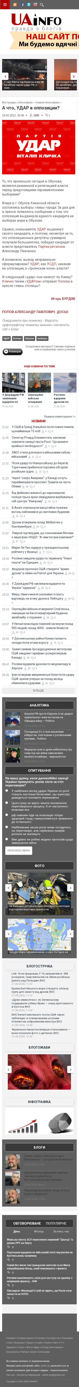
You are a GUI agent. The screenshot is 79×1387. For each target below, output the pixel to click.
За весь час (61, 1231)
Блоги (39, 1147)
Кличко (8, 281)
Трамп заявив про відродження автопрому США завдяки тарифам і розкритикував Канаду (42, 653)
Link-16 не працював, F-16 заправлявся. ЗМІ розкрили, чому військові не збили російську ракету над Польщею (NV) (41, 977)
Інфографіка (39, 1102)
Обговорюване (27, 1223)
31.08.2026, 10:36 (22, 1036)
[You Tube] (34, 5)
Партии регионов (51, 247)
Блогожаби (39, 1047)
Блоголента (12, 1352)
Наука (29, 1342)
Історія (38, 1342)
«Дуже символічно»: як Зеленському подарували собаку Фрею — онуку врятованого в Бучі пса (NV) (42, 1003)
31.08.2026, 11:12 (22, 995)
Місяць (39, 1231)
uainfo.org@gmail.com (53, 1375)
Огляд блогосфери (52, 1347)
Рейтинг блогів (28, 1352)
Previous (4, 76)
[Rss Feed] (14, 5)
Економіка (67, 1338)
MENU (5, 4)
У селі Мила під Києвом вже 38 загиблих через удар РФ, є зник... (23, 84)
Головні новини (25, 1338)
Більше (38, 690)
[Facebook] (21, 5)
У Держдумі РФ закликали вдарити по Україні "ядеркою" (13, 402)
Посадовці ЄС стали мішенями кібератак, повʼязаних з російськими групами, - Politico (47, 735)
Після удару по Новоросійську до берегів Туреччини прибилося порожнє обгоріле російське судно (40, 467)
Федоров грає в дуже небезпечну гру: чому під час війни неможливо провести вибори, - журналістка (48, 753)
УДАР (41, 229)
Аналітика (39, 705)
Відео (37, 1347)
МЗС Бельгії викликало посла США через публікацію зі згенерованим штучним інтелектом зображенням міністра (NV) (38, 1018)
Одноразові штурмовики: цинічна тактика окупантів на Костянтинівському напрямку (45, 1176)
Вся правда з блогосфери (17, 102)
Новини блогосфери (47, 102)
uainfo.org (45, 1365)
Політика (39, 1338)
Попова (64, 281)
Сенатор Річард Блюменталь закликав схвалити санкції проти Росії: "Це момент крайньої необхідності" (40, 442)
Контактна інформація (28, 1375)
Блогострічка (39, 966)
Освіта (47, 1342)
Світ (10, 1342)
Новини (39, 421)
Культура (19, 1342)
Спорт (21, 1347)
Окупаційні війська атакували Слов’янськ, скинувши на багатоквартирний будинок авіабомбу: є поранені (41, 613)
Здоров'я (11, 1347)
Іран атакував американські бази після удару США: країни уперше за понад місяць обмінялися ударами (43, 679)
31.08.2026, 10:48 (22, 1025)
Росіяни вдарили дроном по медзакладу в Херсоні (63, 402)
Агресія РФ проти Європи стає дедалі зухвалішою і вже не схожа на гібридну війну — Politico (48, 717)
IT (61, 1342)
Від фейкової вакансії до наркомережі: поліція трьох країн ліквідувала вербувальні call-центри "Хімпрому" (42, 497)
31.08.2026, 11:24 (22, 983)
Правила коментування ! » (59, 416)
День (16, 1231)
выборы (42, 338)
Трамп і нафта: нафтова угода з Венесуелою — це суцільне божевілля (48, 1157)
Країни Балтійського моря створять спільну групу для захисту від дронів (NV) (40, 990)
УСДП (51, 264)
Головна (10, 1338)
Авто (55, 1342)
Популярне (56, 1223)
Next (75, 76)
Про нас (10, 1375)
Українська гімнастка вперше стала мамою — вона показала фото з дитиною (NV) (41, 1031)
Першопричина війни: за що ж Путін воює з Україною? (47, 1192)
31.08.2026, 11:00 (22, 1010)
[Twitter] (28, 5)
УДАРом (33, 281)
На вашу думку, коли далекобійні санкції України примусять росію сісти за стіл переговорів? (36, 781)
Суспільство (53, 1338)
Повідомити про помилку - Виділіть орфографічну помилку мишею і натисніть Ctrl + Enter (35, 324)
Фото (39, 866)
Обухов (29, 338)
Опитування (39, 771)
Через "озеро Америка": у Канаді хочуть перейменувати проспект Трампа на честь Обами (41, 482)
